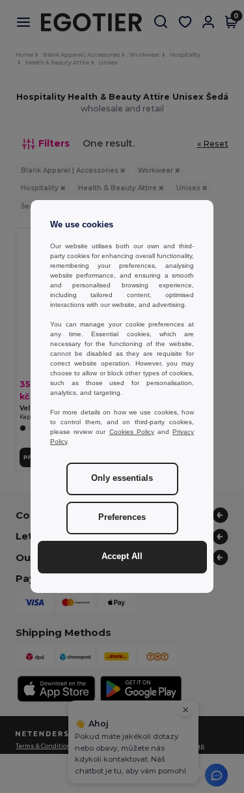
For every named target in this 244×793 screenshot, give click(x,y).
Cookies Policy (131, 431)
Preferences (122, 517)
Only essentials (122, 478)
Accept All (122, 556)
